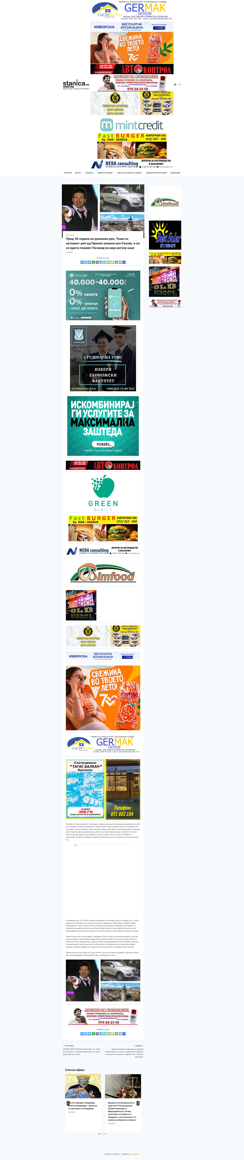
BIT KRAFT (135, 1154)
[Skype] (105, 262)
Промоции (175, 173)
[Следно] (138, 1103)
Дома (68, 235)
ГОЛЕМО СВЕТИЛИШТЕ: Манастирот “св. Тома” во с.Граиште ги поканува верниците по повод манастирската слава (82, 1050)
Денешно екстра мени (156, 173)
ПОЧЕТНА (68, 173)
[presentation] (83, 1086)
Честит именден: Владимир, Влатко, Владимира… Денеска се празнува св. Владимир (82, 1106)
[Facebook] (175, 84)
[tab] (99, 1133)
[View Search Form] (179, 84)
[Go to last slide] (68, 1103)
